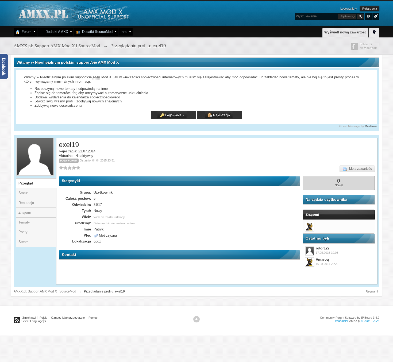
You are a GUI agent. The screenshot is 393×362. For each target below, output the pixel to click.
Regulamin (372, 291)
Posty (23, 232)
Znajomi (24, 212)
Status (23, 193)
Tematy (24, 222)
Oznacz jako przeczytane (68, 317)
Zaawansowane (368, 16)
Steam (23, 242)
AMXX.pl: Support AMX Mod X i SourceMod (45, 291)
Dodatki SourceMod (96, 32)
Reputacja (26, 203)
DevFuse (371, 126)
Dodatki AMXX (55, 32)
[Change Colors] (375, 16)
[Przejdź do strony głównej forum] (73, 13)
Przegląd (25, 183)
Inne (124, 32)
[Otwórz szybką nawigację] (374, 32)
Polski (43, 317)
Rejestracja (369, 8)
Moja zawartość (359, 169)
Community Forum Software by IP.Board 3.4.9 (349, 317)
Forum (26, 32)
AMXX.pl (354, 320)
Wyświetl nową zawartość (345, 32)
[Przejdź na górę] (196, 319)
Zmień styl (29, 317)
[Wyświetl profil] (309, 250)
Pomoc (93, 317)
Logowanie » (348, 8)
